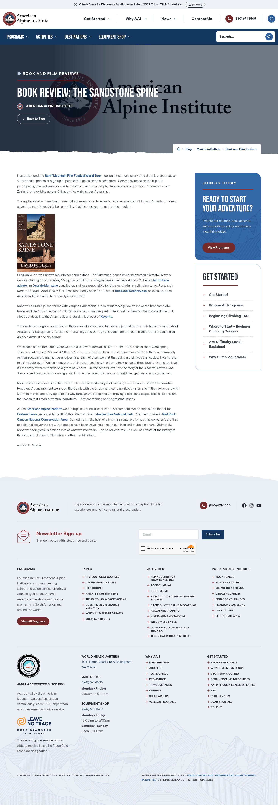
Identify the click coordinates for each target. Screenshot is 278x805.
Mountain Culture (209, 149)
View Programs (219, 247)
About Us (155, 668)
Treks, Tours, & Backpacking (106, 599)
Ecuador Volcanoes (230, 599)
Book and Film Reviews (241, 149)
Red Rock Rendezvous (131, 291)
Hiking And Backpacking (168, 616)
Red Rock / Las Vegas (230, 605)
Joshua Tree (224, 610)
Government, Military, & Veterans (102, 606)
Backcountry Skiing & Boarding (173, 605)
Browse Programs (224, 662)
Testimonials (158, 673)
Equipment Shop (112, 37)
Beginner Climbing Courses (230, 679)
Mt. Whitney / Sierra (230, 588)
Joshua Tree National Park (114, 414)
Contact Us (202, 18)
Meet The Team (159, 662)
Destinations (76, 37)
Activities (44, 37)
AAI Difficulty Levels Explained (233, 685)
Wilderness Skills (164, 622)
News (166, 18)
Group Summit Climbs (101, 582)
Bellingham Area (228, 616)
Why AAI (133, 18)
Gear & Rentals (221, 701)
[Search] (269, 36)
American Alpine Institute (44, 409)
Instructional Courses (102, 577)
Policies (217, 707)
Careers (155, 690)
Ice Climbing (159, 591)
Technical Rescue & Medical (171, 636)
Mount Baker (225, 577)
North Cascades (227, 582)
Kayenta (106, 316)
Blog (189, 149)
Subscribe (213, 534)
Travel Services (160, 685)
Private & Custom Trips (102, 593)
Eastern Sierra (27, 414)
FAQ (213, 690)
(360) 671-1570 (92, 709)
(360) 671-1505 (245, 18)
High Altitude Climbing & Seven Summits (173, 598)
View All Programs (33, 621)
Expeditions (94, 588)
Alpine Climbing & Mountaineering (163, 578)
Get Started (94, 18)
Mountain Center (98, 619)
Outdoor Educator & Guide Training (170, 629)
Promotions (157, 679)
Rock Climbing (161, 585)
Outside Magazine (45, 285)
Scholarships (159, 696)
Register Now (220, 696)
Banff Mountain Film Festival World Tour (73, 175)
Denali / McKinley (228, 593)
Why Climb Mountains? (227, 668)
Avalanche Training (165, 610)
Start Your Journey (225, 673)
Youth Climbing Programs (104, 613)
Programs (15, 37)
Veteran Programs (162, 701)
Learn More (195, 4)
